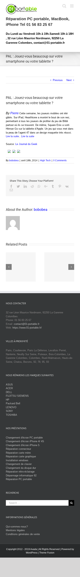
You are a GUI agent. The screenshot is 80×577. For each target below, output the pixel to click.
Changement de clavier (19, 464)
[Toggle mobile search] (64, 6)
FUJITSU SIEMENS (17, 395)
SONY (9, 411)
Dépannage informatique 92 (21, 475)
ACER (9, 388)
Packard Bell (13, 403)
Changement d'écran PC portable (24, 437)
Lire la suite (12, 136)
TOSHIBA (11, 414)
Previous (58, 80)
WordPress (31, 552)
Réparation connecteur (18, 448)
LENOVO (11, 407)
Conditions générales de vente (23, 534)
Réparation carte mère (18, 452)
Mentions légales (15, 530)
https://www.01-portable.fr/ (27, 327)
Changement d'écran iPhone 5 (22, 445)
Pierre (14, 113)
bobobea (14, 160)
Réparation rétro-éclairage (20, 471)
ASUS (9, 384)
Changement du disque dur (21, 467)
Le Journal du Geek (26, 144)
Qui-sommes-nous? (17, 526)
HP (7, 399)
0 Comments (60, 160)
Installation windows (17, 460)
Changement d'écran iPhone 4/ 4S (25, 441)
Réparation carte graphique (21, 456)
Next (69, 80)
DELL (9, 392)
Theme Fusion (46, 552)
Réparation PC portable (19, 479)
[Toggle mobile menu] (72, 6)
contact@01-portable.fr (26, 323)
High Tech (45, 160)
